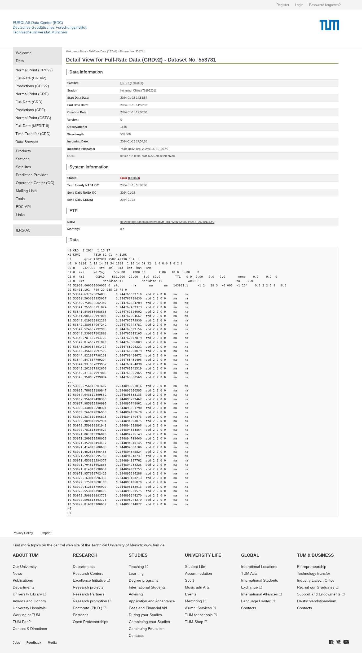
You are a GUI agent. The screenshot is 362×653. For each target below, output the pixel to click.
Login (299, 5)
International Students (147, 587)
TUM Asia (249, 573)
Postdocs (80, 615)
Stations (22, 159)
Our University (25, 566)
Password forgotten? (325, 5)
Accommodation (198, 573)
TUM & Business (315, 555)
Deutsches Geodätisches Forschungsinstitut (49, 27)
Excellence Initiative (89, 580)
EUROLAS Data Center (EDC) (38, 22)
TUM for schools (199, 615)
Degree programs (143, 580)
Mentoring (193, 601)
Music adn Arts (197, 587)
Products (23, 151)
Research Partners (88, 594)
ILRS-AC (23, 230)
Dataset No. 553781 (132, 51)
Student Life (195, 566)
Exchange (249, 587)
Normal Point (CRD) (32, 94)
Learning (136, 573)
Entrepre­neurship (311, 566)
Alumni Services (198, 608)
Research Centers (88, 573)
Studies (138, 555)
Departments (23, 587)
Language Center (256, 601)
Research (85, 555)
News (17, 573)
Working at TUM (26, 615)
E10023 (134, 178)
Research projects (88, 587)
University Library (27, 594)
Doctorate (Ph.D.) (87, 608)
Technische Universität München (40, 32)
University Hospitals (29, 608)
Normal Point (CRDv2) (34, 70)
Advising (136, 594)
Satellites (23, 167)
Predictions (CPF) (30, 110)
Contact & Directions (30, 628)
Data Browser (26, 142)
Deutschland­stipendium (316, 601)
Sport (189, 580)
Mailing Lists (26, 191)
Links (20, 214)
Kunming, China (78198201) (138, 90)
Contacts (136, 635)
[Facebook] (331, 642)
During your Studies (145, 615)
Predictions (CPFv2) (32, 86)
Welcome (24, 53)
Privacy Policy (23, 533)
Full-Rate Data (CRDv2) (103, 51)
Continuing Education (147, 628)
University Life (203, 555)
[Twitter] (338, 642)
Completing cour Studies (149, 622)
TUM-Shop (194, 622)
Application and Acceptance (152, 601)
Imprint (46, 533)
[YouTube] (346, 642)
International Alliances (259, 594)
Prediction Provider (32, 175)
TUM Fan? (22, 622)
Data (20, 61)
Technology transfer (313, 573)
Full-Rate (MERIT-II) (32, 126)
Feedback (34, 643)
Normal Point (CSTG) (33, 118)
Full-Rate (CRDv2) (30, 78)
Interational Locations (259, 566)
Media (52, 643)
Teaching (136, 566)
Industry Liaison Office (315, 580)
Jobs (16, 643)
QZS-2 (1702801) (131, 83)
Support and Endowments (319, 594)
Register (282, 5)
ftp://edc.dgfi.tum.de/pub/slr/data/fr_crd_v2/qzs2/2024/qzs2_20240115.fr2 (167, 221)
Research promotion (90, 601)
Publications (23, 580)
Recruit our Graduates (315, 587)
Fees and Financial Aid (148, 608)
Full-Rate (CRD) (28, 102)
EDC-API (23, 206)
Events (190, 594)
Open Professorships (90, 622)
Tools (20, 199)
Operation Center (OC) (35, 183)
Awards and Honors (29, 601)
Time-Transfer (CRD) (33, 134)
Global (250, 555)
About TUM (25, 555)
